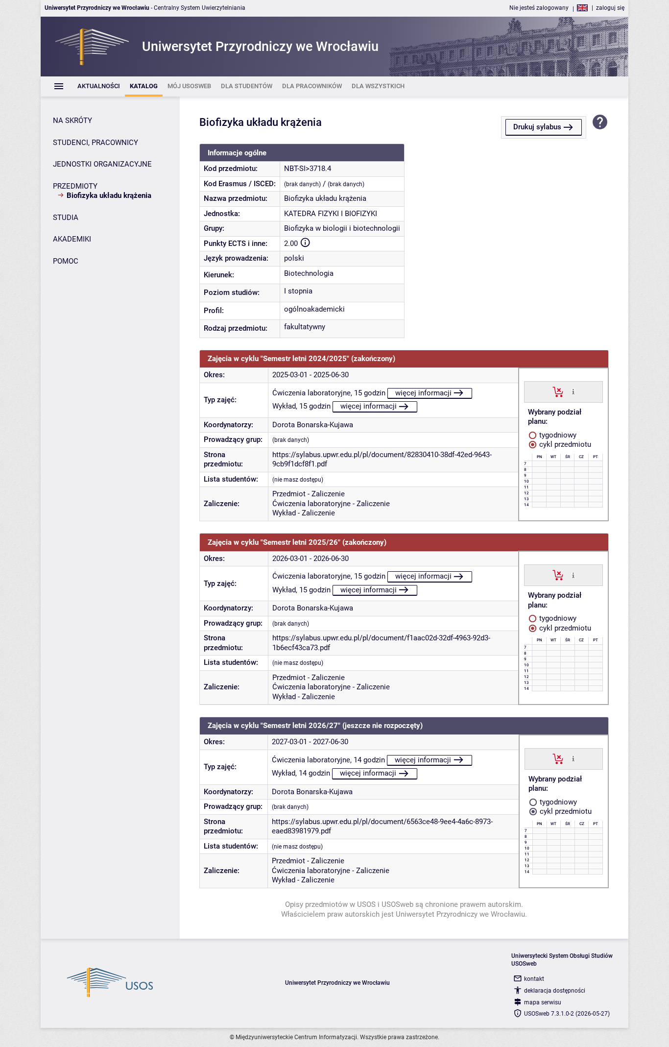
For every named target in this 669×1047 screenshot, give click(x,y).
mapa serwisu (542, 1002)
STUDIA (65, 217)
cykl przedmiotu (564, 444)
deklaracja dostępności (554, 990)
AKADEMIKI (72, 239)
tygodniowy (556, 435)
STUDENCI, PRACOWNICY (95, 142)
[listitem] (98, 86)
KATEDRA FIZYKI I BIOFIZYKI (330, 213)
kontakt (534, 978)
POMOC (65, 261)
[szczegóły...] (573, 391)
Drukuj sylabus (537, 126)
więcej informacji (423, 393)
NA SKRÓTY (72, 120)
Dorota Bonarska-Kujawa (312, 424)
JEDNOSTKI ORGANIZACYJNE (102, 164)
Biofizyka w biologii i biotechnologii (342, 228)
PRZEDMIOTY (75, 186)
